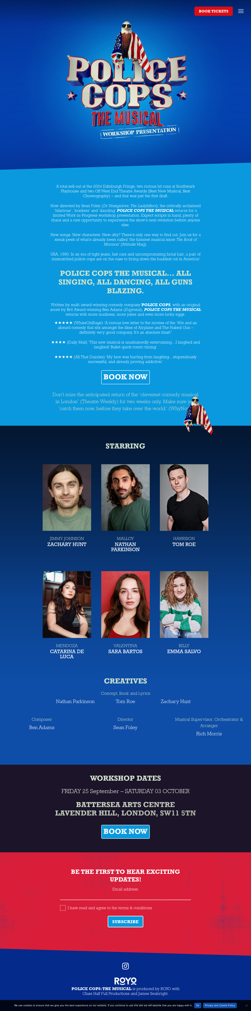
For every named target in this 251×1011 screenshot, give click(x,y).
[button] (241, 11)
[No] (246, 1005)
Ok (197, 1005)
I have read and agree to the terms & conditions (110, 908)
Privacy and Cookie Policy (220, 1005)
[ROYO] (125, 983)
